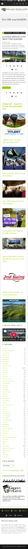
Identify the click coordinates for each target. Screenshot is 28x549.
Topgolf (13, 441)
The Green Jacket (15, 46)
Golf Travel (13, 396)
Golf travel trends (13, 398)
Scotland (13, 433)
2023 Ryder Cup (13, 355)
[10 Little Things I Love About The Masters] (14, 56)
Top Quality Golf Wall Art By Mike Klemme (12, 232)
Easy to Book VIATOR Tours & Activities (13, 174)
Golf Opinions (13, 389)
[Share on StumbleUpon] (21, 66)
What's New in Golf (13, 450)
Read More (5, 87)
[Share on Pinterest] (17, 66)
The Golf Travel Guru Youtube (13, 437)
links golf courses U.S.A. (13, 405)
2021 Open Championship (13, 350)
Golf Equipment (13, 383)
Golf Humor (13, 385)
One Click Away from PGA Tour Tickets (13, 202)
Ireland (13, 402)
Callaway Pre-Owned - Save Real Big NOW (12, 141)
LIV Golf (13, 407)
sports (13, 435)
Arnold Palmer (13, 361)
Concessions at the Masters (17, 45)
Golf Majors (16, 32)
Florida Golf (13, 370)
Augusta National (6, 45)
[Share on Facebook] (6, 66)
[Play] (4, 340)
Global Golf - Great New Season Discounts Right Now (12, 106)
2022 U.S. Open (13, 353)
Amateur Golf (13, 359)
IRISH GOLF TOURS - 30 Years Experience (12, 293)
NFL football (13, 418)
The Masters (22, 46)
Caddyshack (13, 363)
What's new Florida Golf (13, 448)
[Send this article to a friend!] (16, 69)
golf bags (13, 374)
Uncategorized (13, 446)
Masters (23, 32)
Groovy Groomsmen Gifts (13, 470)
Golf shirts (13, 394)
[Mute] (21, 340)
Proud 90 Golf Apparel (13, 428)
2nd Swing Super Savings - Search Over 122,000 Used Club (13, 258)
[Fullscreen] (23, 340)
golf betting (13, 376)
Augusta (19, 43)
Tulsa (13, 444)
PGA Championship (13, 420)
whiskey (13, 452)
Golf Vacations (13, 400)
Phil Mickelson (13, 424)
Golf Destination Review (13, 381)
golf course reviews (13, 379)
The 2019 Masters (6, 46)
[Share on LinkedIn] (14, 66)
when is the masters (13, 48)
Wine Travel (13, 454)
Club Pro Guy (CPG (6, 366)
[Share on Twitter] (10, 66)
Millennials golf (13, 413)
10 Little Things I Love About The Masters (14, 37)
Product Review (13, 426)
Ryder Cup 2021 (13, 431)
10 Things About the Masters (10, 43)
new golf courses (13, 415)
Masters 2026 (13, 411)
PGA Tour (13, 422)
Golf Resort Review (13, 392)
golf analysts (8, 32)
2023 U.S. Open (13, 357)
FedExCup (12, 368)
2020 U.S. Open (13, 348)
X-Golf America (13, 457)
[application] (14, 334)
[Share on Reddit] (12, 69)
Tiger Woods (5, 48)
